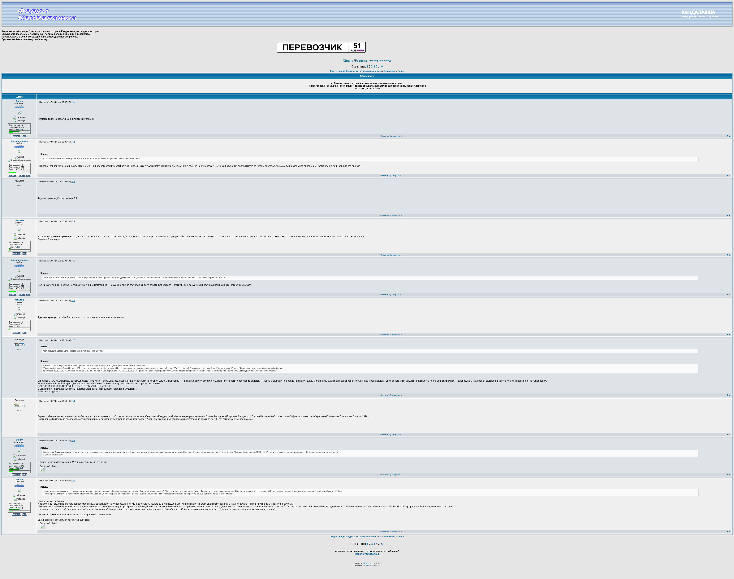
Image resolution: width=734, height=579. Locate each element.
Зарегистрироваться (367, 554)
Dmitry (19, 101)
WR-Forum (367, 563)
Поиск (349, 61)
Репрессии (389, 71)
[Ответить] (385, 136)
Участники (362, 61)
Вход (388, 60)
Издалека (19, 220)
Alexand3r (370, 565)
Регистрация (376, 60)
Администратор (19, 141)
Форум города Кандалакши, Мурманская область (356, 71)
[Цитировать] (396, 136)
